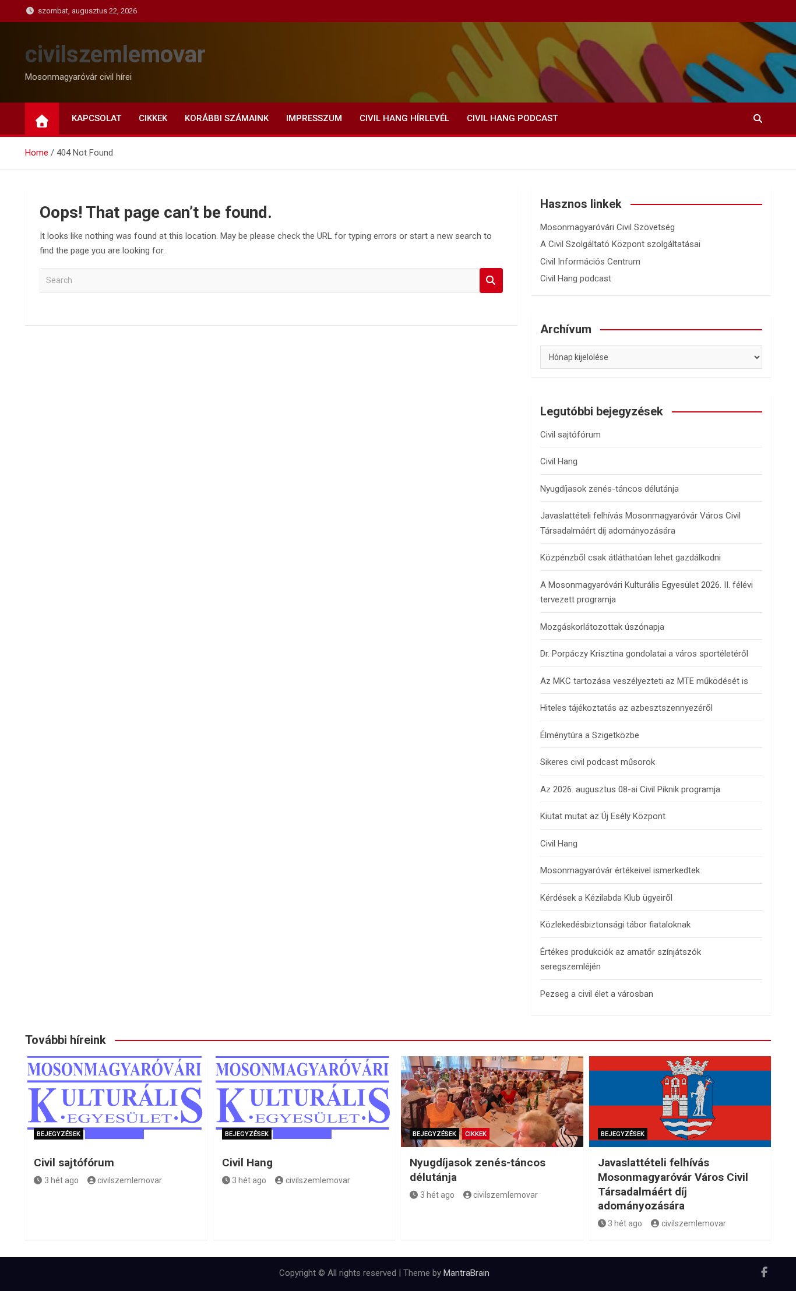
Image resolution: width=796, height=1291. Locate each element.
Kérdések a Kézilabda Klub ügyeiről (606, 898)
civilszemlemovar (115, 54)
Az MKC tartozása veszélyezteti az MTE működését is (644, 681)
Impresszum (314, 118)
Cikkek (153, 118)
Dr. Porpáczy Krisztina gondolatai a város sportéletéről (644, 653)
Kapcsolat (96, 118)
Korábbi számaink (227, 118)
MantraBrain (466, 1273)
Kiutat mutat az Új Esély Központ (602, 816)
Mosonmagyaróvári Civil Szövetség (607, 227)
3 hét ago (61, 1180)
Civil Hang (558, 461)
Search (491, 280)
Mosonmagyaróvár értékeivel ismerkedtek (620, 870)
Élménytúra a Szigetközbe (589, 735)
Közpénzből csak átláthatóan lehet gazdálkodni (630, 557)
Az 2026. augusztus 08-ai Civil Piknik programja (630, 789)
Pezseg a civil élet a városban (596, 994)
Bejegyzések (58, 1134)
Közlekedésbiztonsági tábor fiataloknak (615, 924)
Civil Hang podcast (512, 118)
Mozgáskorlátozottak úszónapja (602, 627)
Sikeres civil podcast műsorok (597, 762)
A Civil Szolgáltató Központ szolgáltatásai (620, 244)
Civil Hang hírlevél (404, 118)
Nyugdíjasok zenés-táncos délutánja (609, 489)
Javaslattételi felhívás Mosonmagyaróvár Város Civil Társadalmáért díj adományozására (673, 1184)
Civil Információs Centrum (590, 261)
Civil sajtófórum (570, 434)
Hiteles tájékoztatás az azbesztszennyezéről (626, 708)
